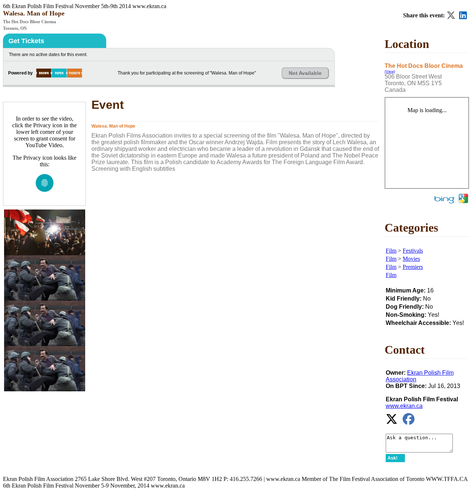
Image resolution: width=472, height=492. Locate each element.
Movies (411, 259)
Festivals (413, 250)
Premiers (413, 267)
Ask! (393, 458)
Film (391, 250)
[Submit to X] (451, 15)
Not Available (305, 73)
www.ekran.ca (404, 406)
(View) (390, 71)
